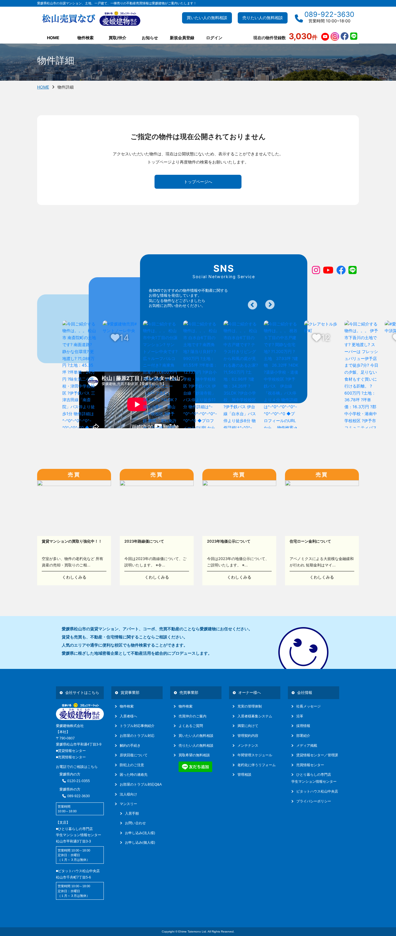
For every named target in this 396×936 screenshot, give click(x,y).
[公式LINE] (353, 36)
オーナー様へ (249, 692)
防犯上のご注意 (132, 765)
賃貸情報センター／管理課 (317, 755)
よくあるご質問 (191, 726)
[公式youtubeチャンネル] (325, 37)
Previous (252, 304)
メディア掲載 (306, 746)
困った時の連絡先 (134, 775)
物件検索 (127, 706)
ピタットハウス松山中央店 (317, 791)
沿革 (299, 716)
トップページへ (198, 181)
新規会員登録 (182, 37)
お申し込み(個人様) (140, 842)
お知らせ (150, 37)
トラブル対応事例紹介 (137, 726)
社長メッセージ (308, 706)
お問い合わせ (135, 823)
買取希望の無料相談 (194, 755)
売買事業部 (188, 692)
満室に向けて (247, 726)
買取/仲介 (117, 37)
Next (270, 304)
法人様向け (128, 794)
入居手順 (132, 813)
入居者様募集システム (254, 716)
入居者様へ (128, 716)
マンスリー (128, 804)
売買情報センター (310, 765)
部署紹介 (303, 736)
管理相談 (244, 775)
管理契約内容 (247, 736)
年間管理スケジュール (254, 755)
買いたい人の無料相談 (207, 17)
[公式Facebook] (345, 36)
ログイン (214, 37)
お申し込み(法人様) (140, 833)
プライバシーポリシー (313, 801)
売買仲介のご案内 (192, 716)
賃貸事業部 (130, 692)
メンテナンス (247, 746)
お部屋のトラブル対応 (137, 736)
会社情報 (304, 692)
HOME (53, 37)
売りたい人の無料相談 (262, 17)
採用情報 (303, 726)
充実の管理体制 (249, 706)
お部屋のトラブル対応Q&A (141, 784)
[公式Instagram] (334, 36)
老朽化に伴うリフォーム (256, 765)
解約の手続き (130, 746)
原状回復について (134, 755)
